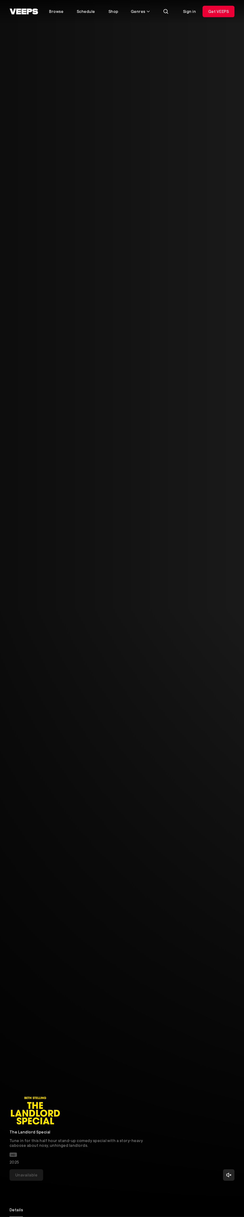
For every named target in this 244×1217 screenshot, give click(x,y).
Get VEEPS (218, 11)
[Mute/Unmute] (228, 1175)
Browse (56, 11)
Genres (138, 11)
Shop (113, 11)
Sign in (189, 11)
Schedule (86, 11)
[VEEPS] (24, 11)
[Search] (166, 11)
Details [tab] (16, 1209)
